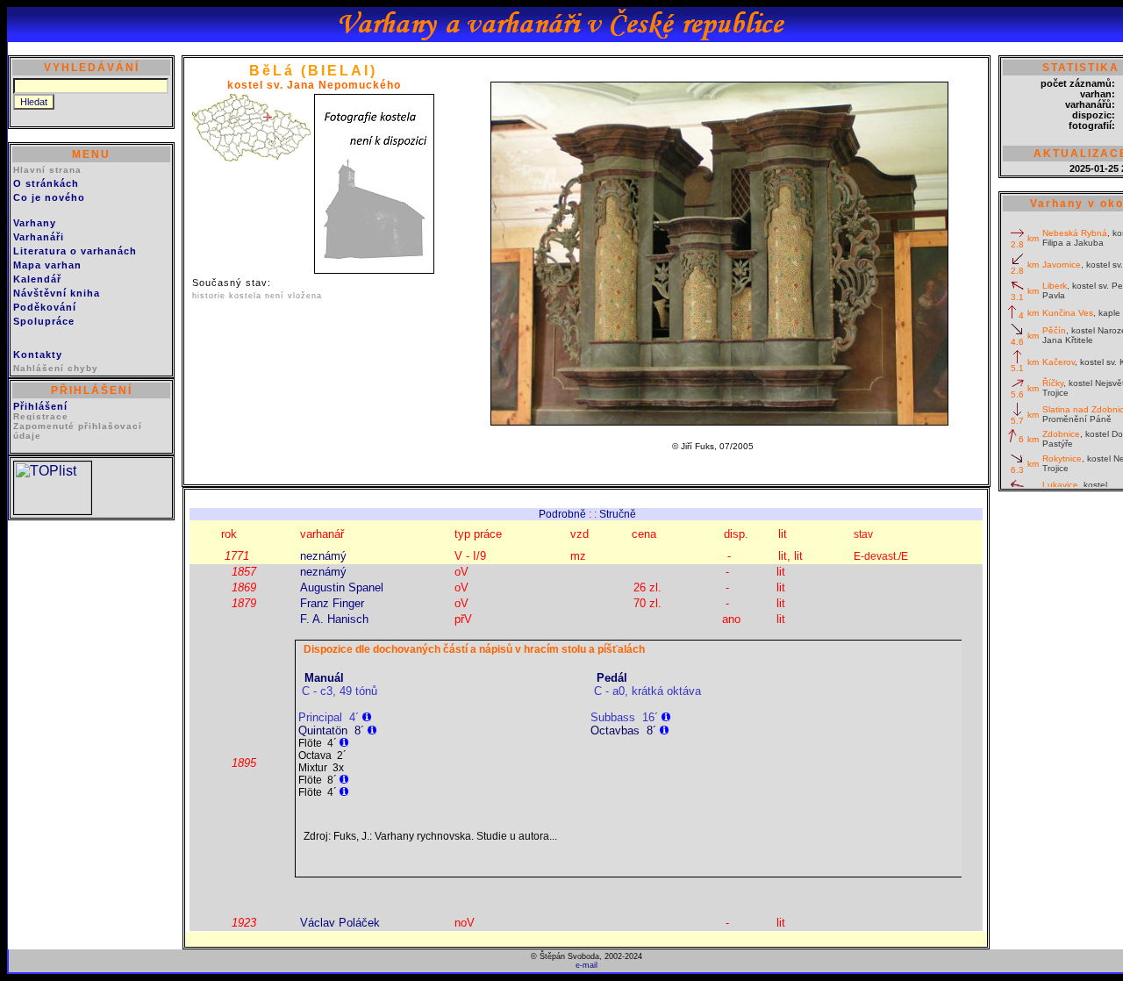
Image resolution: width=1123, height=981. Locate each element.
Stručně (617, 514)
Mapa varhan (47, 265)
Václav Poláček (340, 922)
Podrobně (562, 514)
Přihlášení (40, 406)
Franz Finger (332, 603)
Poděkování (44, 307)
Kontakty (37, 354)
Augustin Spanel (341, 587)
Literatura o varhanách (75, 251)
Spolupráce (44, 321)
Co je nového (49, 197)
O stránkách (46, 183)
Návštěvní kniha (56, 293)
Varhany (34, 223)
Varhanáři (38, 237)
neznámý (323, 555)
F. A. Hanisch (334, 619)
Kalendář (37, 279)
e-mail (586, 965)
